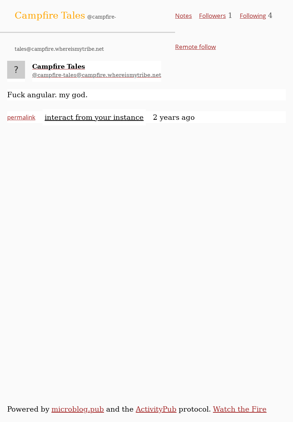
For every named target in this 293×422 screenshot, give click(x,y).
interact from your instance (94, 117)
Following (253, 15)
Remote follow (195, 47)
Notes (183, 15)
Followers (212, 15)
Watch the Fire (240, 409)
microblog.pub (77, 409)
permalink (21, 117)
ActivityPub (156, 409)
